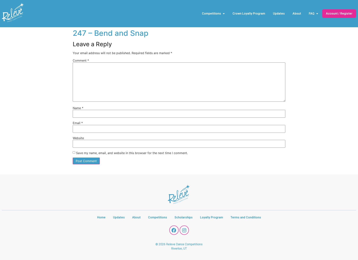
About (297, 13)
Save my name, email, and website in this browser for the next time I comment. (132, 152)
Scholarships (184, 217)
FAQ (311, 13)
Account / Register (339, 13)
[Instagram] (184, 230)
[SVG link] (13, 13)
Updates (279, 13)
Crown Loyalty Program (249, 13)
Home (101, 217)
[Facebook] (174, 230)
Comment (81, 60)
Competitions (211, 13)
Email (78, 122)
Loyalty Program (211, 217)
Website (78, 138)
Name (78, 107)
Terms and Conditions (245, 217)
